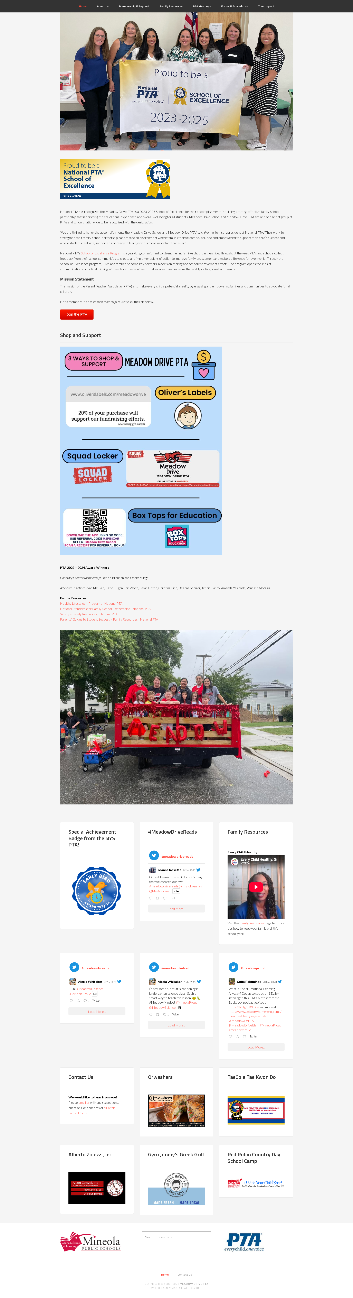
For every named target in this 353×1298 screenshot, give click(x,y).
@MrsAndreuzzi (160, 891)
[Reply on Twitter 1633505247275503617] (151, 898)
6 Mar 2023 (190, 981)
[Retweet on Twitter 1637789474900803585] (238, 1037)
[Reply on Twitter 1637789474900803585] (231, 1037)
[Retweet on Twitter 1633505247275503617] (158, 898)
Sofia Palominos (249, 981)
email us (83, 1102)
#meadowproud (240, 1030)
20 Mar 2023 (270, 981)
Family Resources (251, 923)
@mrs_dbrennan (190, 886)
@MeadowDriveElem (244, 1025)
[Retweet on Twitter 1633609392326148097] (79, 1001)
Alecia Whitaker (90, 981)
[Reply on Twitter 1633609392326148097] (71, 1001)
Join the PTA (76, 314)
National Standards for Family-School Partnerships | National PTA (105, 609)
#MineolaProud (80, 994)
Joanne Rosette (169, 870)
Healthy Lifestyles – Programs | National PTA (91, 603)
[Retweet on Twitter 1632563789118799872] (158, 1015)
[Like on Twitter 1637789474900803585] (245, 1037)
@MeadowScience (162, 1007)
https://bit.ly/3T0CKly (244, 1007)
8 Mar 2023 (189, 870)
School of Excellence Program (101, 253)
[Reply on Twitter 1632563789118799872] (151, 1015)
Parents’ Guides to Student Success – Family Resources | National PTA (109, 619)
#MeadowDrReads (90, 989)
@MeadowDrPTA (241, 1021)
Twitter (173, 898)
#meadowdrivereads (163, 886)
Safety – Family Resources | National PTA (88, 614)
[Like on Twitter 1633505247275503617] (165, 898)
